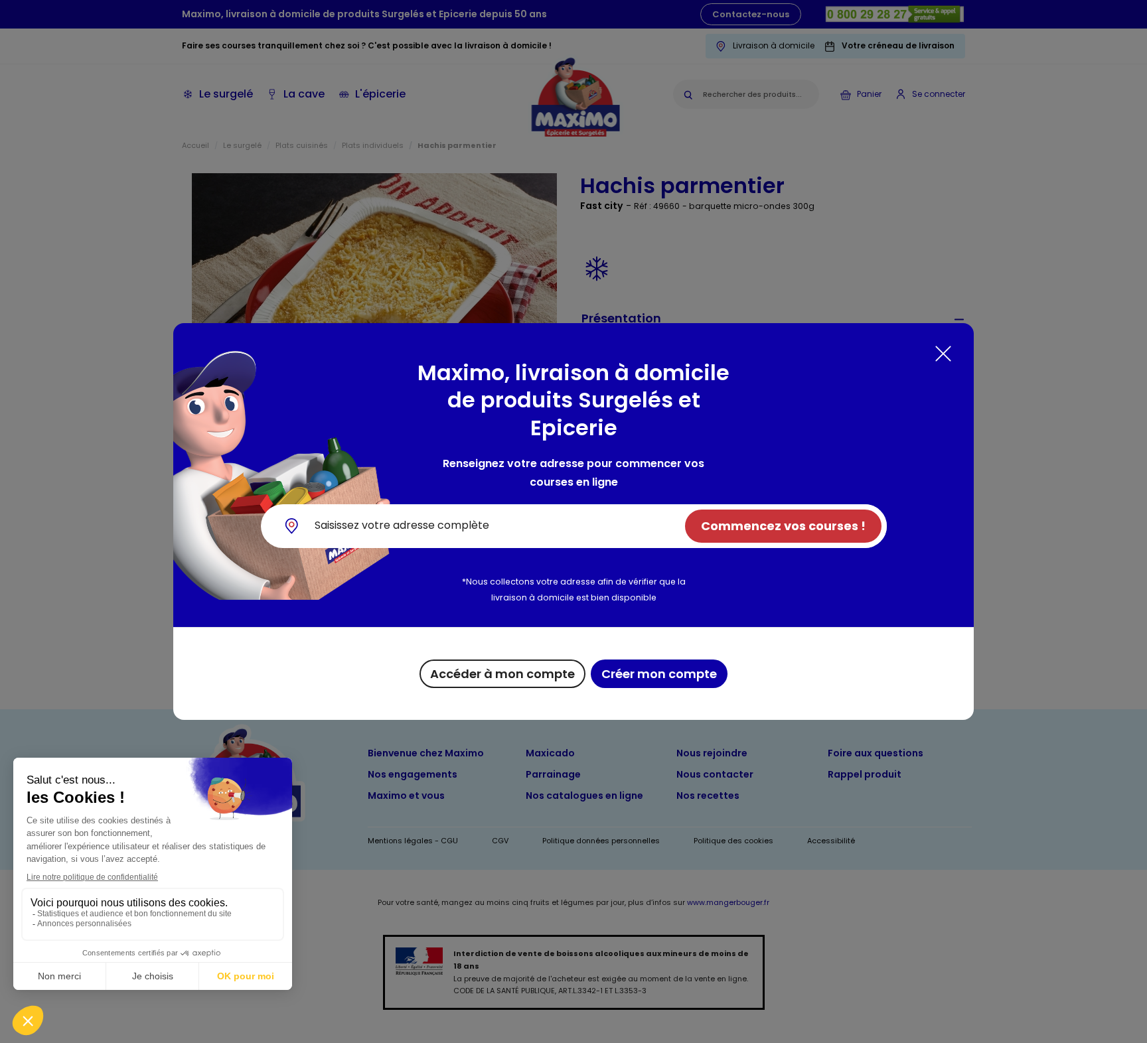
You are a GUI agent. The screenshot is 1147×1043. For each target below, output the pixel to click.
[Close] (943, 353)
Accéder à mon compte (502, 673)
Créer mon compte (659, 673)
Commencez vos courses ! (783, 526)
